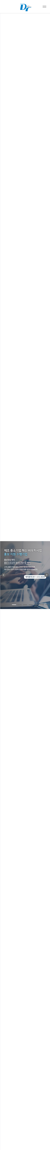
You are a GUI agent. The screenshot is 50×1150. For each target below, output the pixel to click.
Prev (4, 575)
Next (46, 575)
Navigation (44, 6)
